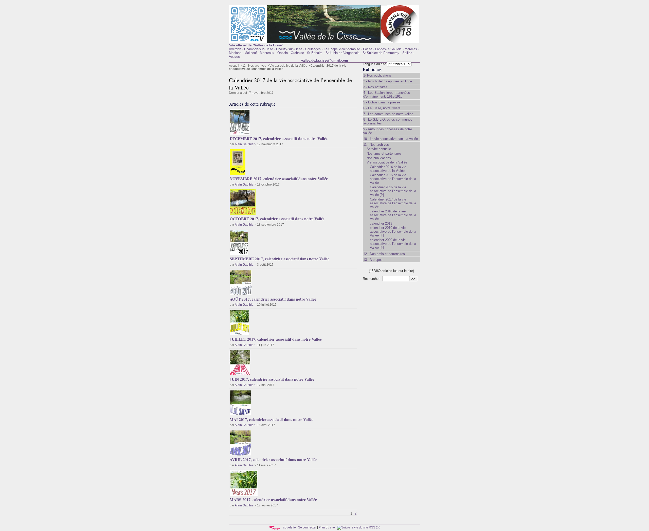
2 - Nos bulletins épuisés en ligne (387, 81)
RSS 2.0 (374, 527)
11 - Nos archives (254, 65)
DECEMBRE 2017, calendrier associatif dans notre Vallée (279, 138)
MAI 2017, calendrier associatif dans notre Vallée (271, 419)
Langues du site (374, 64)
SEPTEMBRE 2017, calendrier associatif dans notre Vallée (279, 259)
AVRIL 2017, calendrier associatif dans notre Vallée (273, 459)
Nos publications (379, 158)
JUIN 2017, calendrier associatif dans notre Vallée (272, 379)
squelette (289, 527)
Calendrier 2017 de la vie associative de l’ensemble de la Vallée (393, 203)
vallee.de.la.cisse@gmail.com (324, 60)
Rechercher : (372, 279)
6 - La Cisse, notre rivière (381, 108)
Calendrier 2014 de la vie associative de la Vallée (388, 169)
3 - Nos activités (375, 87)
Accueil (234, 65)
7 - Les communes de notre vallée (388, 114)
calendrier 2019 (381, 223)
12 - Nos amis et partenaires (384, 254)
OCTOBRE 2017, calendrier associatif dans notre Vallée (277, 219)
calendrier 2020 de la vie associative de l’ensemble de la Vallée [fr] (393, 243)
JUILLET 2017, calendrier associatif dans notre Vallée (276, 339)
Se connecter (307, 527)
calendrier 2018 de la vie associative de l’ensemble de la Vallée (393, 215)
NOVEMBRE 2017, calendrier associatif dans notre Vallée (279, 178)
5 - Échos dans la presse (381, 102)
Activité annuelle (379, 149)
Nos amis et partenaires (384, 153)
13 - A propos (373, 260)
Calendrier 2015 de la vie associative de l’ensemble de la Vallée (393, 179)
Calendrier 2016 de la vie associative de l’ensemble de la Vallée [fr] (393, 191)
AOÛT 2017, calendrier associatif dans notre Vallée (273, 299)
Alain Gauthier (245, 144)
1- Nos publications (377, 75)
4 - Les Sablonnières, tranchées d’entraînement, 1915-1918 (386, 94)
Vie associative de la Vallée (288, 65)
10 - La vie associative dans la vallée (390, 139)
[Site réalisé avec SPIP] (275, 527)
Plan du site (327, 527)
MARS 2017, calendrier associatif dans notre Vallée (273, 499)
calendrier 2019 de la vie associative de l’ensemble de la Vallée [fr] (393, 231)
